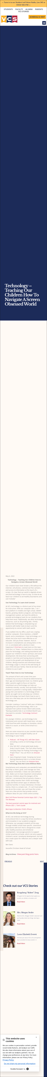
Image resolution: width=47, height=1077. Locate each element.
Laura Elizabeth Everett (27, 934)
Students (8, 9)
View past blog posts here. (28, 854)
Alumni (29, 9)
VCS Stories (23, 11)
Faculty (19, 9)
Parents (39, 9)
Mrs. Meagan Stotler (25, 912)
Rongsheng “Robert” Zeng (28, 893)
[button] (44, 23)
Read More (21, 902)
